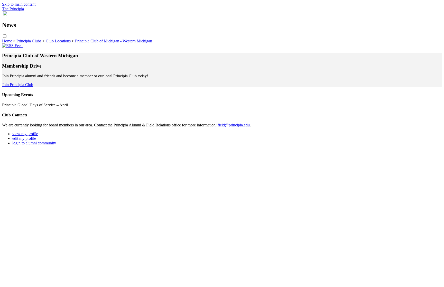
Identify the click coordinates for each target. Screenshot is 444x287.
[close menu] (2, 14)
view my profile (25, 134)
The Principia (13, 9)
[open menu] (5, 14)
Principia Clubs (28, 41)
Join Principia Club (17, 84)
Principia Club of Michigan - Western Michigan (113, 41)
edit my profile (24, 138)
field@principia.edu (234, 125)
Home (7, 41)
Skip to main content (18, 4)
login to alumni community (34, 143)
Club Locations (58, 41)
